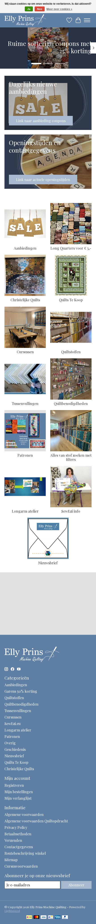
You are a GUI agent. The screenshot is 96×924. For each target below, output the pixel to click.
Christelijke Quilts (25, 300)
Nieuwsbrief (48, 563)
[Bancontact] (50, 917)
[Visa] (43, 917)
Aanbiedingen (25, 248)
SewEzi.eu (12, 723)
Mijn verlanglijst (17, 798)
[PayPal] (65, 917)
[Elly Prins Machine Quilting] (25, 20)
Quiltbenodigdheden (71, 403)
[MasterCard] (36, 917)
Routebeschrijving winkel (25, 853)
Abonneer (76, 885)
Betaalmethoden (17, 834)
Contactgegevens (18, 846)
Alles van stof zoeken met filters (71, 457)
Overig (10, 743)
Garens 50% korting (20, 691)
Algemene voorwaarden (24, 814)
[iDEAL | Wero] (29, 917)
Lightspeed (12, 911)
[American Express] (58, 917)
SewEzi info (70, 511)
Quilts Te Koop (71, 300)
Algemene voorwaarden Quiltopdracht (36, 821)
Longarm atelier (25, 511)
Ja (28, 9)
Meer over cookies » (59, 9)
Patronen (25, 455)
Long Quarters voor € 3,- (70, 248)
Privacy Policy (15, 827)
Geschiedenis (15, 749)
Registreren (14, 785)
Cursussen (25, 351)
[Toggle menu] (87, 20)
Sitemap (11, 859)
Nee (39, 9)
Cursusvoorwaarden (21, 866)
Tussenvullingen (25, 403)
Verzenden (13, 840)
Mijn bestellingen (18, 791)
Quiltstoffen (71, 351)
